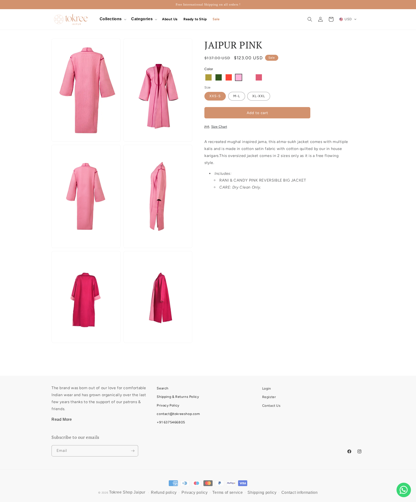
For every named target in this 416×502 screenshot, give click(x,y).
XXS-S (215, 96)
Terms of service (227, 490)
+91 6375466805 (171, 422)
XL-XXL (258, 96)
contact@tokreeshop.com (178, 413)
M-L (236, 96)
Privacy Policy (168, 405)
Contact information (299, 490)
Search (163, 388)
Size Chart (219, 127)
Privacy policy (195, 490)
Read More (62, 419)
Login (266, 388)
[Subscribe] (132, 449)
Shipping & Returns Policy (178, 396)
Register (269, 396)
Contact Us (271, 405)
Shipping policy (262, 490)
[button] (113, 19)
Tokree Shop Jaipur (127, 490)
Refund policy (164, 490)
